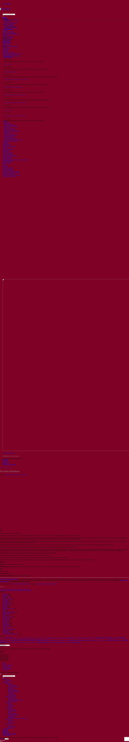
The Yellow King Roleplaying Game (9, 579)
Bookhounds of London (37, 638)
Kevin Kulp (51, 640)
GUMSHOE (122, 638)
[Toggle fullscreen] (1, 740)
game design (93, 638)
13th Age (5, 594)
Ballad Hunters (6, 596)
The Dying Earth (12, 709)
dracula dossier (50, 638)
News (1, 467)
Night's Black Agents (7, 617)
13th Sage (15, 638)
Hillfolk (4, 609)
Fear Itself (5, 603)
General (5, 606)
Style (4, 627)
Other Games (8, 707)
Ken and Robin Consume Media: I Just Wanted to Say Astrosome (15, 589)
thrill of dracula (30, 642)
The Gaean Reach (7, 630)
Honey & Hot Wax (12, 713)
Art (26, 638)
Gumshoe (5, 607)
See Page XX (6, 463)
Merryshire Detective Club (9, 612)
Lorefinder (10, 705)
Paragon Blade (6, 620)
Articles (5, 17)
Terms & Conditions (7, 665)
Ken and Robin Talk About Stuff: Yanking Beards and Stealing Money (16, 79)
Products (5, 121)
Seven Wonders (6, 624)
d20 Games (8, 702)
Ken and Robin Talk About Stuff (27, 640)
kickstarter (56, 640)
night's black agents (74, 640)
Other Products (8, 719)
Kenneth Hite (45, 640)
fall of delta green (82, 638)
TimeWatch (5, 631)
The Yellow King (12, 695)
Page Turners (6, 619)
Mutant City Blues (7, 613)
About (4, 662)
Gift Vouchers (11, 720)
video (49, 642)
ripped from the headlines (98, 640)
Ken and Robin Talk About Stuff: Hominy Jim (12, 56)
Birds (4, 597)
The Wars (46, 584)
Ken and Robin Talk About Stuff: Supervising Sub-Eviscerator (15, 95)
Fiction (7, 724)
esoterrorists (71, 638)
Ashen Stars (6, 595)
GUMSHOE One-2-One (8, 608)
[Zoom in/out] (0, 740)
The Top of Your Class (7, 64)
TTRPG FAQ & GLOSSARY (9, 464)
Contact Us (5, 462)
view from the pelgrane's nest (57, 642)
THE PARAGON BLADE (9, 453)
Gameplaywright (6, 604)
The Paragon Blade (12, 701)
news (67, 640)
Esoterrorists (6, 601)
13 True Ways (2, 638)
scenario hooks (39, 584)
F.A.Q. (4, 664)
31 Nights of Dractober (21, 638)
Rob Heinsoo (105, 640)
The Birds (10, 725)
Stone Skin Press (7, 626)
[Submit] (3, 677)
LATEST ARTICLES (8, 57)
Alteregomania (11, 697)
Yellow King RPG (53, 584)
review (92, 640)
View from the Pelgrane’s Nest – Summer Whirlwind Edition (15, 115)
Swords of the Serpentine (9, 629)
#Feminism (10, 708)
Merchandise (11, 723)
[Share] (3, 740)
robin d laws (112, 640)
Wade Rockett (68, 642)
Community (6, 459)
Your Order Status (7, 668)
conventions (43, 638)
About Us (5, 460)
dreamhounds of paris (58, 638)
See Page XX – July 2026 (8, 110)
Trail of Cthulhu (6, 632)
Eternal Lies (76, 638)
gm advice (114, 638)
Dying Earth (5, 600)
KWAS (4, 611)
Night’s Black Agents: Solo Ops (15, 700)
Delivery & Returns (7, 666)
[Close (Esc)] (4, 740)
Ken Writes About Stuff (13, 714)
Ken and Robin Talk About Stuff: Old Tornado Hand (13, 87)
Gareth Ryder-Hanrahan (103, 638)
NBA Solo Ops (6, 614)
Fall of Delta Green (7, 602)
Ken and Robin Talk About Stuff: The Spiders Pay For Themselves (15, 590)
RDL (88, 640)
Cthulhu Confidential (7, 598)
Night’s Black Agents (13, 690)
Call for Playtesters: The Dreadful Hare (10, 72)
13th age (9, 638)
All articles (7, 679)
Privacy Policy (6, 667)
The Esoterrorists (12, 685)
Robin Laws (24, 474)
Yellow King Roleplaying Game (6, 467)
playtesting (83, 640)
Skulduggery (6, 625)
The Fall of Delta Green (23, 642)
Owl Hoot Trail (6, 618)
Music (9, 722)
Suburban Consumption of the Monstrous (18, 718)
